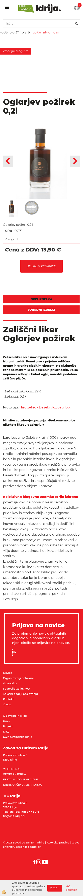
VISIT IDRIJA (11, 768)
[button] (75, 161)
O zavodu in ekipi (15, 715)
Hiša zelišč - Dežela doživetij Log (45, 407)
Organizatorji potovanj (18, 678)
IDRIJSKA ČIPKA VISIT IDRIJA (22, 784)
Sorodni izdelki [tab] (41, 310)
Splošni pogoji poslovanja (20, 693)
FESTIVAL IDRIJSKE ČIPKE (20, 779)
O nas (7, 704)
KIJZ (6, 731)
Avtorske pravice (58, 842)
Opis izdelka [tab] (41, 299)
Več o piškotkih (71, 888)
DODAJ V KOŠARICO (41, 266)
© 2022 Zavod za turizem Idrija (23, 842)
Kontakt (8, 699)
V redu (54, 888)
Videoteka (10, 683)
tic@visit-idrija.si (45, 32)
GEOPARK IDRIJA (14, 774)
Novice (7, 672)
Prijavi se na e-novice (15, 652)
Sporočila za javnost (16, 688)
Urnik (6, 721)
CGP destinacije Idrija (17, 736)
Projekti (8, 726)
